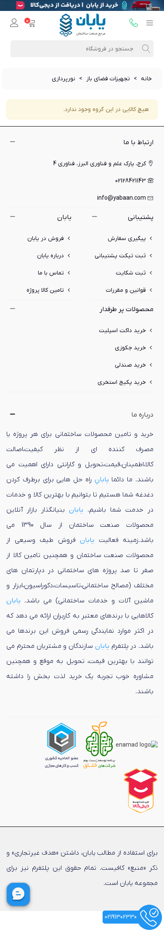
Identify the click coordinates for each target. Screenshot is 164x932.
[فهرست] (150, 24)
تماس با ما (51, 273)
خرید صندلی (130, 365)
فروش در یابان (45, 239)
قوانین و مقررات (126, 290)
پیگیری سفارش (127, 239)
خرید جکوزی (130, 348)
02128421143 (130, 181)
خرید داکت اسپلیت (122, 331)
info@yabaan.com (121, 198)
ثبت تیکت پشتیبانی (120, 256)
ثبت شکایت (131, 273)
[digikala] (141, 791)
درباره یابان (50, 256)
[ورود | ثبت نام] (14, 24)
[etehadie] (61, 745)
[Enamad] (137, 745)
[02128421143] (134, 24)
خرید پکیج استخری (122, 382)
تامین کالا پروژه (45, 290)
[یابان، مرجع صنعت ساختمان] (82, 24)
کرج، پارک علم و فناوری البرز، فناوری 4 (99, 164)
